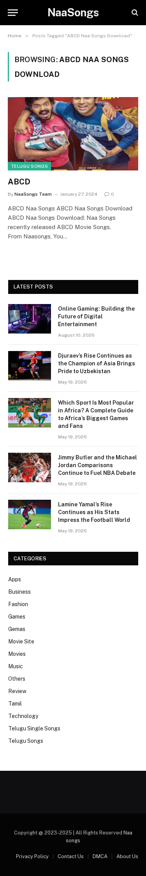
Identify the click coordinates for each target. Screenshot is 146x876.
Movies (17, 654)
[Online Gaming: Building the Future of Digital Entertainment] (29, 319)
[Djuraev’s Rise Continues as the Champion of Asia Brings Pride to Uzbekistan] (29, 366)
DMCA (100, 856)
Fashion (18, 604)
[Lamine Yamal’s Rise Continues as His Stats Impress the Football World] (29, 514)
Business (19, 592)
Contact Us (71, 856)
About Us (127, 856)
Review (17, 691)
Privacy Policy (32, 856)
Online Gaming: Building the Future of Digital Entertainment (96, 316)
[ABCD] (73, 133)
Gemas (16, 629)
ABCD (19, 181)
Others (16, 679)
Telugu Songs (29, 166)
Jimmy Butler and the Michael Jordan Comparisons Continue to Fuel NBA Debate (97, 465)
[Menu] (13, 12)
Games (16, 617)
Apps (14, 579)
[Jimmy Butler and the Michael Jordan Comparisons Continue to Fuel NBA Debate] (29, 467)
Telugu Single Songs (34, 728)
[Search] (134, 12)
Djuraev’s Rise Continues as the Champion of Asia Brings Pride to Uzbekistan (96, 363)
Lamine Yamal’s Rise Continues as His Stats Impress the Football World (94, 512)
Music (15, 666)
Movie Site (21, 641)
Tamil (15, 703)
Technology (23, 716)
